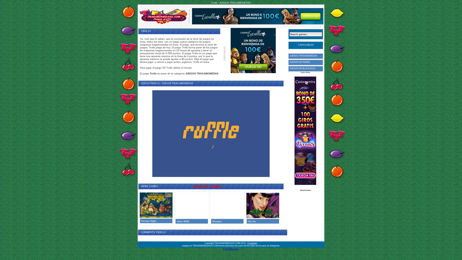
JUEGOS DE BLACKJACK (302, 68)
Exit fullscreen (231, 249)
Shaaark (217, 221)
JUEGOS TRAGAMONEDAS (303, 56)
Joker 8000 (182, 221)
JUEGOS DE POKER (299, 62)
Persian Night (148, 221)
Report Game (207, 186)
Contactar (252, 243)
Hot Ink (252, 221)
